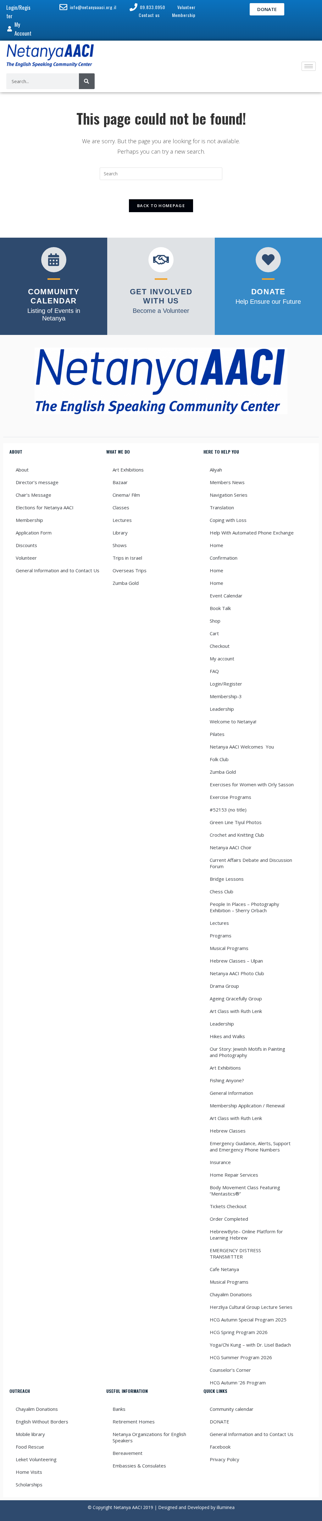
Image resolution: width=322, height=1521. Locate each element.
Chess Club (221, 891)
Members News (227, 482)
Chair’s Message (33, 495)
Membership (29, 520)
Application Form (34, 532)
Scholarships (29, 1484)
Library (120, 532)
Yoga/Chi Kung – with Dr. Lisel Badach (250, 1345)
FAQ (214, 671)
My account (222, 658)
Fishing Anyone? (227, 1080)
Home (216, 545)
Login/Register (226, 684)
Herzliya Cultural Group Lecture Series (251, 1307)
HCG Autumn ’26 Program (238, 1382)
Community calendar (231, 1409)
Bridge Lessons (227, 879)
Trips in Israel (127, 558)
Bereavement (127, 1453)
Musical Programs (229, 948)
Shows (120, 545)
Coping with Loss (228, 520)
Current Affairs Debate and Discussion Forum (251, 863)
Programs (220, 935)
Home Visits (29, 1472)
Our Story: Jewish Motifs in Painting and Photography (247, 1052)
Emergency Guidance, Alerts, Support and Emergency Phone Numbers (250, 1146)
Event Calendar (226, 595)
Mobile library (30, 1434)
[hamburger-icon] (309, 66)
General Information (231, 1093)
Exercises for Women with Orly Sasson (252, 784)
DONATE (219, 1421)
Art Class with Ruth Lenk (236, 1011)
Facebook (220, 1447)
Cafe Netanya (224, 1269)
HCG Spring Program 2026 (239, 1332)
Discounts (26, 545)
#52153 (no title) (228, 809)
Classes (121, 507)
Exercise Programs (230, 797)
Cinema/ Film (126, 495)
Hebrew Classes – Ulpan (236, 961)
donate (268, 291)
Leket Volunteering (36, 1459)
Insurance (220, 1162)
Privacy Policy (224, 1459)
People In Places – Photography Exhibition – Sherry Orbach (244, 907)
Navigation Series (228, 495)
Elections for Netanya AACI (45, 507)
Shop (215, 621)
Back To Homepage (161, 205)
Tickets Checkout (228, 1206)
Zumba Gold (126, 583)
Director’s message (37, 482)
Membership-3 (226, 696)
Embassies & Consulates (139, 1465)
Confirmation (223, 558)
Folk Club (219, 759)
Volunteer (26, 558)
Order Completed (229, 1219)
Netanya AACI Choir (231, 847)
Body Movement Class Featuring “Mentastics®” (245, 1190)
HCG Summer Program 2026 (241, 1357)
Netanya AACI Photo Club (237, 973)
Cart (214, 633)
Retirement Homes (134, 1421)
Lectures (122, 520)
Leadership (222, 709)
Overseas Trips (130, 570)
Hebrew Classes (228, 1131)
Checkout (220, 646)
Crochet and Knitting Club (237, 835)
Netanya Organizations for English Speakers (149, 1437)
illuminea (226, 1507)
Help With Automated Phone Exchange (252, 532)
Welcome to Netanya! (233, 721)
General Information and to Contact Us (57, 570)
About (22, 469)
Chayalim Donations (231, 1294)
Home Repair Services (234, 1175)
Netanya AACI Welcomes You (242, 747)
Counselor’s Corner (230, 1370)
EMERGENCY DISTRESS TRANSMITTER (235, 1253)
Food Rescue (30, 1447)
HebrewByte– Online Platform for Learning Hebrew (246, 1234)
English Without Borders (42, 1421)
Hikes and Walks (227, 1036)
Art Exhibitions (128, 469)
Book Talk (220, 608)
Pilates (217, 734)
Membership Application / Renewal (247, 1105)
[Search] (87, 81)
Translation (222, 507)
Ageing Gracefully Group (236, 998)
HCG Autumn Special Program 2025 (248, 1319)
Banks (119, 1409)
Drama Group (224, 986)
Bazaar (120, 482)
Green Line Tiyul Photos (236, 822)
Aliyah (216, 469)
